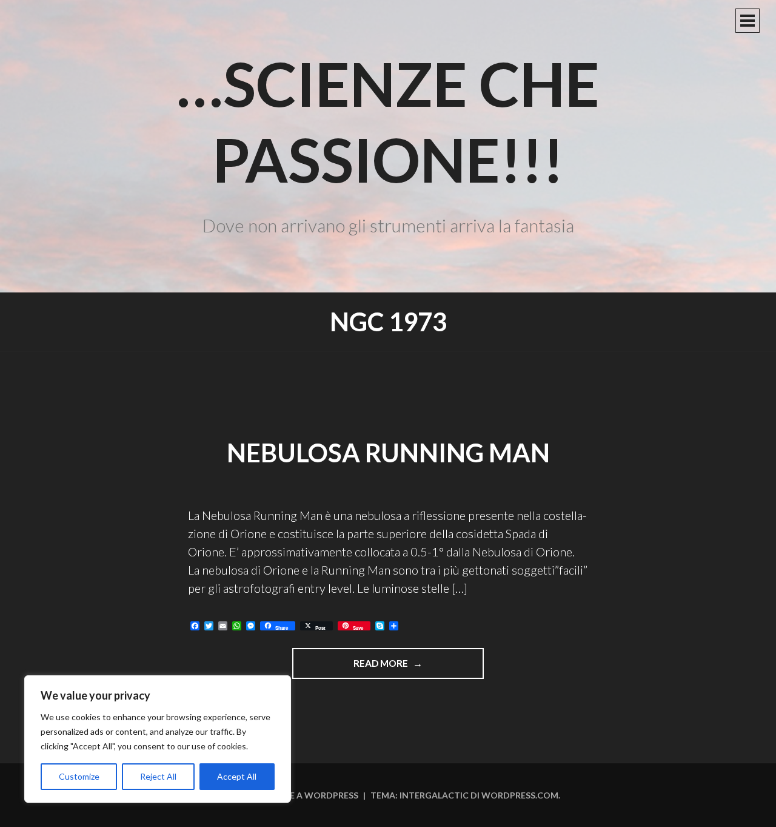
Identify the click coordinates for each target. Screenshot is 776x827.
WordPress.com (519, 795)
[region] (157, 739)
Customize (79, 776)
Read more (394, 668)
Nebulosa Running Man (388, 452)
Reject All (158, 776)
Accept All (236, 776)
